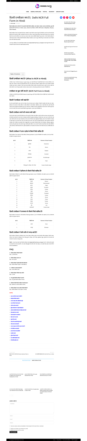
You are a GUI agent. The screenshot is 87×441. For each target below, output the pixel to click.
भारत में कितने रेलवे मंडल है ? (15, 303)
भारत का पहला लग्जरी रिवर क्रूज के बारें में (18, 326)
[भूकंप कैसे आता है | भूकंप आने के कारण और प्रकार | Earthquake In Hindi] (60, 48)
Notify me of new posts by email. (17, 430)
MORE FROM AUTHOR (36, 360)
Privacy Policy (59, 439)
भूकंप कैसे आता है (13, 319)
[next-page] (12, 395)
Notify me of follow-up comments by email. (19, 428)
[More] (22, 346)
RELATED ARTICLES (26, 360)
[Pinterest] (16, 346)
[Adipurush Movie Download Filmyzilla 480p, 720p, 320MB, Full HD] (60, 60)
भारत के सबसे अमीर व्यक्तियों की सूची (17, 300)
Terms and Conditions (66, 439)
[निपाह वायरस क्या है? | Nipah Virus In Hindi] (60, 73)
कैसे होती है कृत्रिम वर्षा (14, 340)
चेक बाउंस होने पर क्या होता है (15, 314)
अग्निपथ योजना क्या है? (14, 305)
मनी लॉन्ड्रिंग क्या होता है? (15, 328)
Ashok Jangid (13, 23)
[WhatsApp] (19, 346)
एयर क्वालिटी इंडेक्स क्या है (15, 337)
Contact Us (76, 0)
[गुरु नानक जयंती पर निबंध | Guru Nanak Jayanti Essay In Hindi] (60, 42)
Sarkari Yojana (60, 11)
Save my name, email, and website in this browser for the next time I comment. (27, 426)
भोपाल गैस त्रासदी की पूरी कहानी (16, 321)
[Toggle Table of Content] (22, 74)
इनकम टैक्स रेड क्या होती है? (15, 330)
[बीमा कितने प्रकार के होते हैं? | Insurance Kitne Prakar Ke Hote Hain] (60, 54)
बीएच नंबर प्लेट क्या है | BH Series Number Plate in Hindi (18, 355)
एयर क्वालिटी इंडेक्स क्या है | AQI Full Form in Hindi (44, 354)
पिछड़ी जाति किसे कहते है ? (15, 298)
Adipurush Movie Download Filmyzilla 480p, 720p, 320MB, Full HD (70, 60)
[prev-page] (10, 395)
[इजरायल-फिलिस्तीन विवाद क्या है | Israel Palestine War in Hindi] (32, 368)
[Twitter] (13, 346)
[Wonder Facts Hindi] (43, 6)
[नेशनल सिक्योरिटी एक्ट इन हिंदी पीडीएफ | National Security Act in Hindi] (47, 368)
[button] (10, 0)
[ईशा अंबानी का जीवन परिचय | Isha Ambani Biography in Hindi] (60, 24)
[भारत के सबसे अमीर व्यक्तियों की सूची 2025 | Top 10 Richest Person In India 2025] (16, 383)
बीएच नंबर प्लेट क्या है (14, 317)
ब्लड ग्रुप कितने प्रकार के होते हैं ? (16, 296)
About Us (71, 0)
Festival (45, 11)
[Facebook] (10, 346)
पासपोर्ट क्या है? (13, 333)
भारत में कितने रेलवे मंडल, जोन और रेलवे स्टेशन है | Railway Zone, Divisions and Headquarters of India (16, 375)
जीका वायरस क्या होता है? (15, 323)
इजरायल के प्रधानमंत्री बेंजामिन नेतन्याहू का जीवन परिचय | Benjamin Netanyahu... (70, 79)
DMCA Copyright (75, 439)
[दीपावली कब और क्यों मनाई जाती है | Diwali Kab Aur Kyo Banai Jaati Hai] (60, 67)
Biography (51, 11)
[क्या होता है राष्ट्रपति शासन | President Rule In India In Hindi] (32, 383)
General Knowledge (36, 11)
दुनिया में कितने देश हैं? (14, 335)
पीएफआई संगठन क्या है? (15, 312)
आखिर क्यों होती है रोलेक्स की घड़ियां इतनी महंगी (18, 310)
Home (27, 11)
